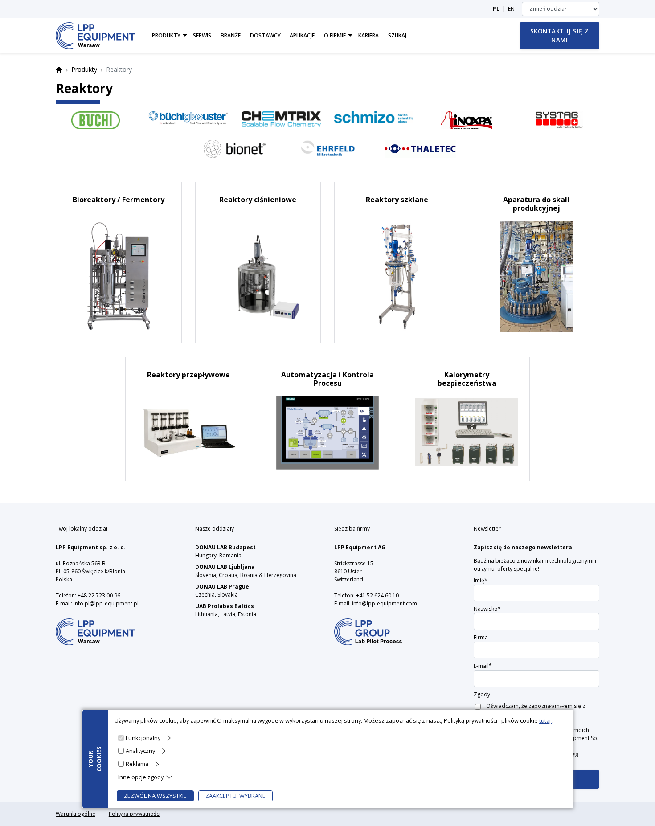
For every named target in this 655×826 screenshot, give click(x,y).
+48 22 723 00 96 (99, 595)
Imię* (480, 580)
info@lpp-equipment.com (384, 603)
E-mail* (483, 666)
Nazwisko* (487, 609)
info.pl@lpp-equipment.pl (106, 603)
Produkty (84, 69)
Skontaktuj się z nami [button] (559, 35)
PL (496, 8)
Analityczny (140, 751)
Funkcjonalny (143, 738)
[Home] (95, 35)
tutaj (545, 720)
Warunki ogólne (75, 814)
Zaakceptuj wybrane (235, 796)
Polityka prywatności (134, 814)
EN (511, 8)
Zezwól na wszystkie (155, 796)
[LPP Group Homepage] (95, 626)
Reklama (137, 764)
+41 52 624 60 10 (377, 595)
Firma (481, 637)
